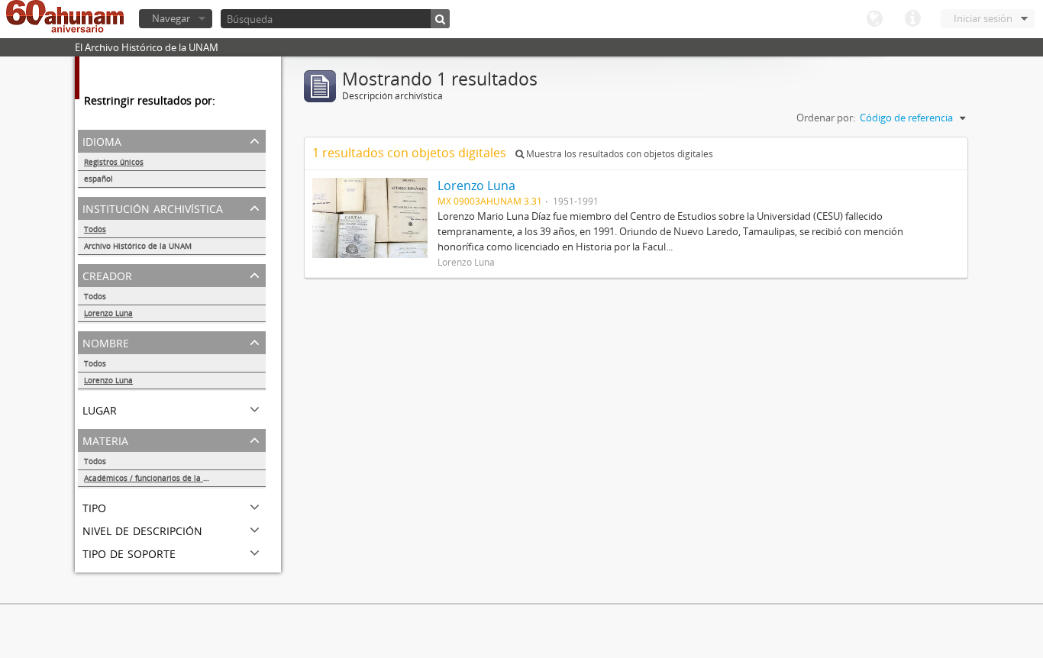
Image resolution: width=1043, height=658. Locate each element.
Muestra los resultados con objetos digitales (618, 153)
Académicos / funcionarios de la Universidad (165, 478)
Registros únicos (114, 161)
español (98, 178)
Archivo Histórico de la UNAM (138, 245)
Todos (95, 229)
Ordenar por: (825, 117)
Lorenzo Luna (108, 313)
